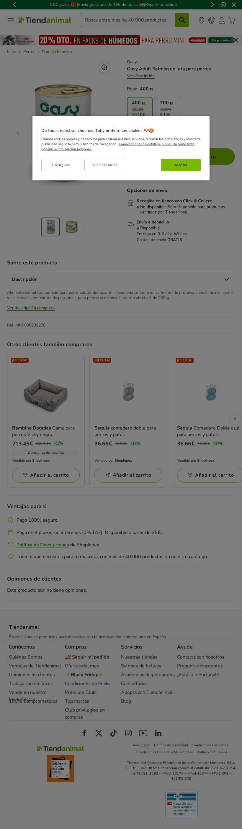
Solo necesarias (104, 165)
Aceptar (180, 165)
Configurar (61, 165)
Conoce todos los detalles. (140, 144)
